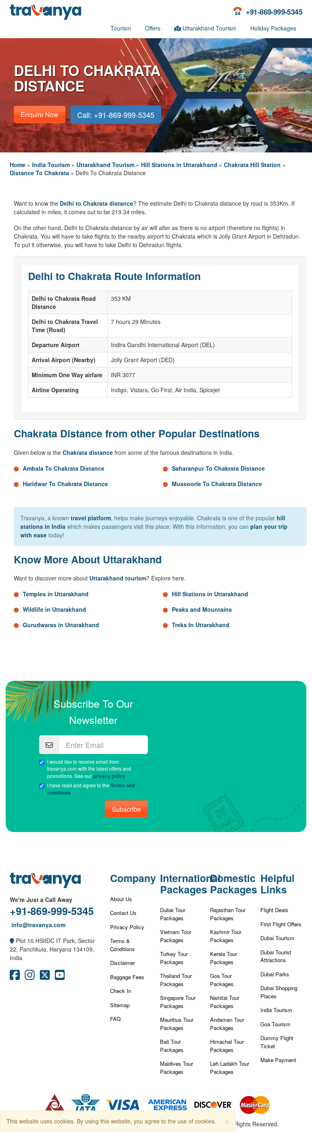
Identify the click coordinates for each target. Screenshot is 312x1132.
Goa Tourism (275, 1024)
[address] (12, 940)
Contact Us (123, 913)
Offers (152, 28)
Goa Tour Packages (222, 980)
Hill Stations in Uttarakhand (179, 165)
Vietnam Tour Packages (175, 936)
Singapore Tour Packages (177, 1002)
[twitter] (45, 977)
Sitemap (120, 1005)
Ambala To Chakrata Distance (63, 468)
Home (18, 165)
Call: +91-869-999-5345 (115, 114)
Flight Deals (274, 910)
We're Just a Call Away (41, 899)
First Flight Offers (280, 924)
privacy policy (109, 776)
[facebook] (15, 977)
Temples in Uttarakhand (56, 594)
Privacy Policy (127, 927)
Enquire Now (39, 114)
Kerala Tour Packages (223, 958)
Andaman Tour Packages (227, 1024)
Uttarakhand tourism (117, 578)
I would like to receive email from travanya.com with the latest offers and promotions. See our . (89, 768)
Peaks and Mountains (202, 609)
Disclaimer (122, 963)
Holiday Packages (273, 28)
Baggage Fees (127, 977)
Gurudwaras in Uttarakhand (61, 625)
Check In (120, 991)
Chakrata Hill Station (252, 165)
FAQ (115, 1019)
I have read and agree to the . (91, 789)
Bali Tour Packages (172, 1046)
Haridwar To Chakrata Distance (65, 484)
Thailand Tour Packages (176, 980)
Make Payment (278, 1060)
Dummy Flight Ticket (276, 1042)
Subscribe (126, 809)
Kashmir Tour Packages (225, 936)
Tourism (120, 28)
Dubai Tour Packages (172, 914)
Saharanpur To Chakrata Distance (218, 468)
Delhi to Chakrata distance (96, 203)
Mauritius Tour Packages (176, 1024)
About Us (121, 899)
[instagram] (30, 977)
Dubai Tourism (277, 938)
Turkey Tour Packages (174, 958)
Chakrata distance (88, 452)
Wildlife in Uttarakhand (54, 609)
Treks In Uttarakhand (201, 625)
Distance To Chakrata (39, 173)
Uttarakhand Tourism (208, 28)
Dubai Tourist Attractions (275, 956)
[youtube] (60, 977)
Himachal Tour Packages (227, 1046)
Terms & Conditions (122, 945)
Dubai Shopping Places (278, 992)
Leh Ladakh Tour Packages (229, 1068)
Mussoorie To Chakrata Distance (217, 484)
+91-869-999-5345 (52, 911)
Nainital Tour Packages (224, 1002)
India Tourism (51, 165)
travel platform (91, 518)
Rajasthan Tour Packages (227, 914)
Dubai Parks (274, 974)
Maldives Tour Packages (176, 1068)
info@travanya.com (37, 925)
